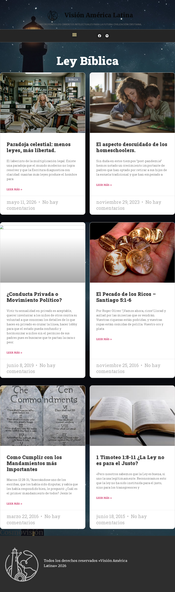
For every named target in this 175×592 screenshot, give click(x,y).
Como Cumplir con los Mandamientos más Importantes (34, 463)
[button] (74, 34)
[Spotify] (107, 35)
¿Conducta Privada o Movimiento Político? (34, 297)
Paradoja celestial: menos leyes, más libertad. (39, 147)
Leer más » (14, 189)
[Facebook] (99, 35)
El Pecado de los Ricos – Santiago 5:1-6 (126, 297)
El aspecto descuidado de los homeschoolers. (131, 147)
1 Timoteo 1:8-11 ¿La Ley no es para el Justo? (130, 460)
